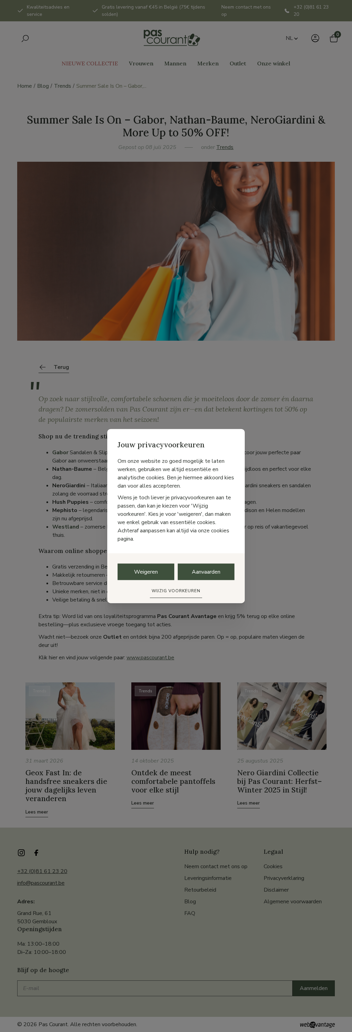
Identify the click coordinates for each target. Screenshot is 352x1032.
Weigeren (146, 572)
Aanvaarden (206, 572)
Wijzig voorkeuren (176, 591)
